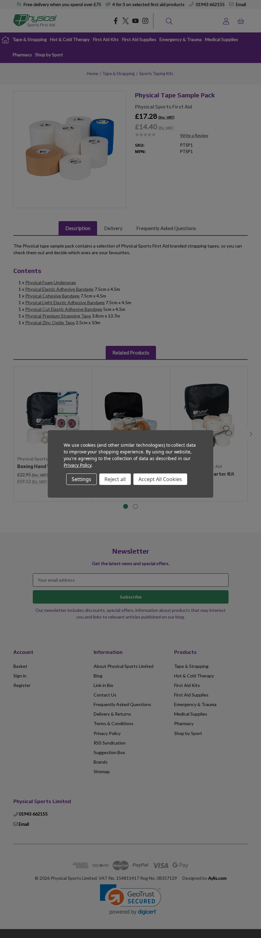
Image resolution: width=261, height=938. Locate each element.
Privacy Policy (77, 465)
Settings (81, 479)
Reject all (115, 479)
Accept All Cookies (160, 479)
